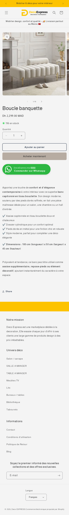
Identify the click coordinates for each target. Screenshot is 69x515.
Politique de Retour (16, 444)
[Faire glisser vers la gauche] (27, 101)
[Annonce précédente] (5, 3)
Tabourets (11, 409)
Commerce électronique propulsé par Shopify (45, 509)
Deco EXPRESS (18, 509)
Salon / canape (14, 358)
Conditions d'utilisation (18, 437)
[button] (6, 12)
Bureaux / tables (15, 395)
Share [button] (9, 291)
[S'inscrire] (58, 475)
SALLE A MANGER (16, 366)
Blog (8, 451)
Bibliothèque (13, 402)
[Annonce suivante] (63, 3)
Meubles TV (12, 380)
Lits (8, 387)
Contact (10, 429)
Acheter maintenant (34, 156)
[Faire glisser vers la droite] (41, 101)
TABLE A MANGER (16, 373)
